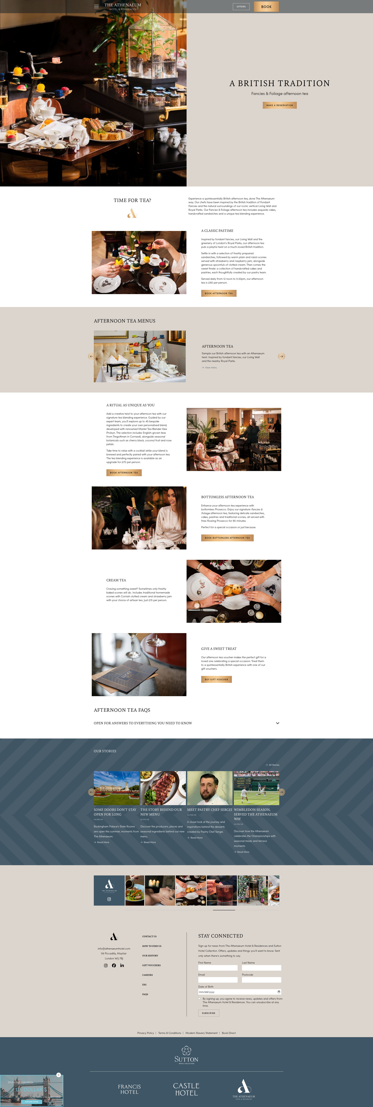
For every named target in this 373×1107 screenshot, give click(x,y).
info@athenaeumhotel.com (114, 948)
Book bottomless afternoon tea (227, 537)
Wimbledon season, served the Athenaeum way (255, 814)
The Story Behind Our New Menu (161, 811)
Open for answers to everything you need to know (143, 723)
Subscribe (208, 1013)
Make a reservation (279, 105)
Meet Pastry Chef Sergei (209, 809)
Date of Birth (205, 986)
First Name (204, 962)
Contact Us (149, 936)
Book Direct (229, 1033)
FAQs (145, 994)
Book (266, 6)
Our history (150, 955)
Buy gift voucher (216, 679)
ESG (144, 984)
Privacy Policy (145, 1033)
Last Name (248, 962)
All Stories (274, 765)
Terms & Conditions (169, 1033)
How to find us (151, 946)
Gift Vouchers (151, 965)
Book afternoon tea (219, 293)
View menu (211, 367)
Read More (103, 842)
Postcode (247, 974)
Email (201, 974)
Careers (147, 974)
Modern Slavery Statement (201, 1033)
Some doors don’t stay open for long (115, 811)
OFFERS (241, 6)
